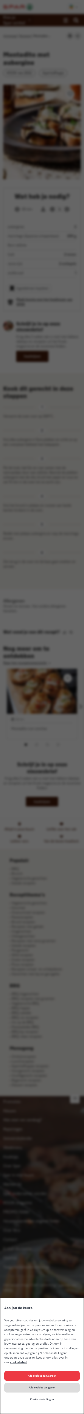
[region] (42, 1356)
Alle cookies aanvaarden (42, 1375)
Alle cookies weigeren (42, 1387)
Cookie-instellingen (42, 1399)
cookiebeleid (18, 1362)
